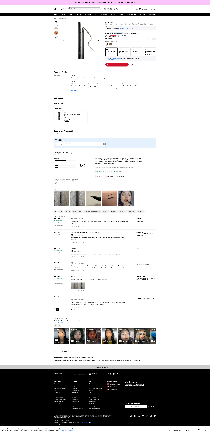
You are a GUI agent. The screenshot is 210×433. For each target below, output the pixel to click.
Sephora (66, 357)
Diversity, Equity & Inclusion (60, 399)
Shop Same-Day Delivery (77, 408)
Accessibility (92, 406)
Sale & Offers (152, 14)
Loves (73, 403)
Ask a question (117, 27)
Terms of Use (64, 422)
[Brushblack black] (107, 44)
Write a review (57, 155)
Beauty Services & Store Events (79, 395)
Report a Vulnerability (58, 406)
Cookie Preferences (84, 422)
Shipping (91, 390)
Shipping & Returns (111, 59)
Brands (121, 14)
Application (122, 28)
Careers (55, 386)
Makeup (71, 14)
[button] (128, 33)
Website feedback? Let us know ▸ (105, 367)
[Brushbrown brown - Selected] (110, 44)
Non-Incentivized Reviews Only (91, 211)
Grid (150, 38)
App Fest (63, 14)
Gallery (73, 386)
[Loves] (151, 8)
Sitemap (77, 422)
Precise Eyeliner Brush (134, 360)
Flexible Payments (93, 403)
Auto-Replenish (75, 397)
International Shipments (94, 395)
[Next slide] (98, 41)
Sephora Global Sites (58, 397)
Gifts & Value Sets (131, 14)
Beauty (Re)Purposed (58, 403)
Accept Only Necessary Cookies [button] (178, 429)
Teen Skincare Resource (94, 408)
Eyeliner (64, 18)
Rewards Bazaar (75, 401)
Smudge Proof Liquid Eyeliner (69, 360)
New (55, 14)
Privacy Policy (57, 422)
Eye (60, 18)
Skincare (79, 14)
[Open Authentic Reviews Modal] (68, 183)
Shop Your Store (75, 406)
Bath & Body (103, 14)
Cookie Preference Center (67, 430)
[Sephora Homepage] (59, 9)
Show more (74, 90)
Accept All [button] (197, 429)
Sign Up (152, 406)
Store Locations (92, 401)
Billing (90, 392)
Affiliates (56, 390)
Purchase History (75, 390)
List (154, 38)
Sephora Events (57, 392)
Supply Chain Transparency (60, 388)
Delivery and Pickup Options (95, 388)
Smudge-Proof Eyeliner (84, 360)
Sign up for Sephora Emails (132, 403)
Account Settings (75, 392)
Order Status (74, 388)
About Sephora (57, 383)
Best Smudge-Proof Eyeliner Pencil (119, 360)
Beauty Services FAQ (94, 399)
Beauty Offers (75, 399)
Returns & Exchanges (94, 386)
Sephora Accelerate (58, 401)
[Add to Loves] (131, 64)
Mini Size (113, 14)
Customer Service (93, 383)
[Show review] (61, 198)
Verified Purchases (77, 211)
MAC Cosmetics (109, 22)
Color (126, 28)
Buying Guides (92, 397)
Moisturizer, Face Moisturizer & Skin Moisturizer (81, 357)
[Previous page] (54, 309)
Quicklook (59, 120)
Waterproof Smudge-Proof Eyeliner (100, 360)
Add (67, 120)
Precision (130, 28)
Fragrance (88, 14)
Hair (95, 14)
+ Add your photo (58, 322)
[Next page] (81, 309)
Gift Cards (142, 14)
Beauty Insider (75, 383)
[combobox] (84, 8)
